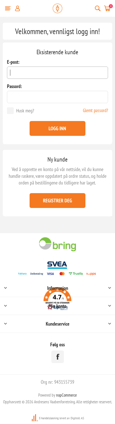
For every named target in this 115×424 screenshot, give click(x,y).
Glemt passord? (95, 110)
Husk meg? (25, 111)
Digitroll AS (77, 418)
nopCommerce (66, 395)
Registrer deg (57, 200)
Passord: (14, 86)
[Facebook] (57, 356)
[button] (57, 299)
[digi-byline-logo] (35, 418)
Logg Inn (57, 128)
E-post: (13, 62)
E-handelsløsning (49, 418)
